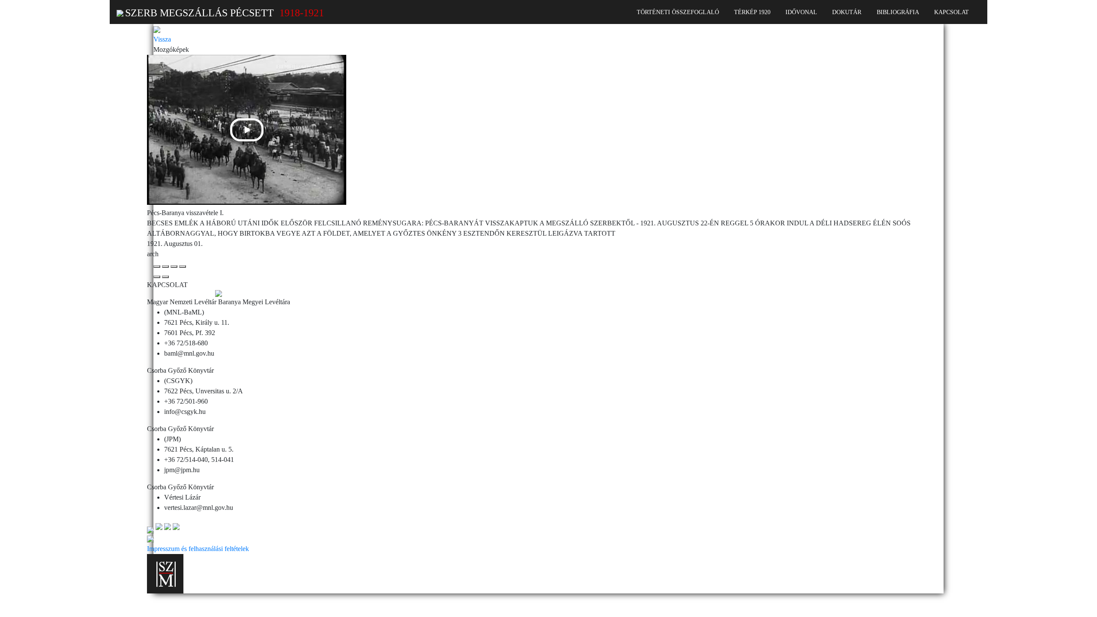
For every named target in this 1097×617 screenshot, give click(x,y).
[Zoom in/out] (182, 266)
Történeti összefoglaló (678, 12)
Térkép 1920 (752, 12)
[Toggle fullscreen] (174, 266)
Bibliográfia (898, 12)
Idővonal (801, 12)
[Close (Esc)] (156, 266)
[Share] (165, 266)
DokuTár (846, 12)
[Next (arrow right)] (165, 277)
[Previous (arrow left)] (156, 277)
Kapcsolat (951, 12)
